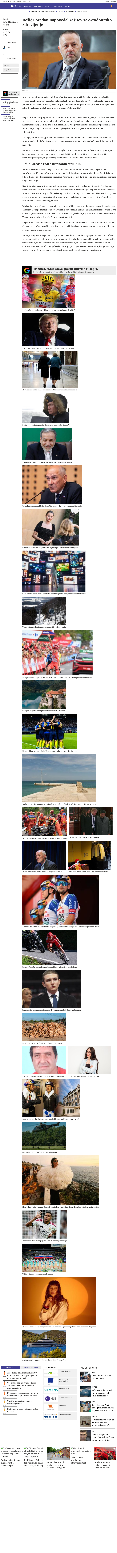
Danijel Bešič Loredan (10, 70)
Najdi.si (19, 1)
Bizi (14, 1)
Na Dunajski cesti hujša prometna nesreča (22, 1410)
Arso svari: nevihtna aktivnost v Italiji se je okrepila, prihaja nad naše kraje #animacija (22, 1375)
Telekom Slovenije (110, 1)
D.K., (5, 22)
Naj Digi (60, 11)
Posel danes (57, 6)
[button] (4, 6)
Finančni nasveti (82, 11)
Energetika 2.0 (35, 11)
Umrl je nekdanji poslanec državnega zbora (19, 1402)
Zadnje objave (31, 1367)
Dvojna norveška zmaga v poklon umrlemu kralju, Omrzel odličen (22, 1394)
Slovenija (27, 6)
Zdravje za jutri (70, 11)
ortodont (6, 65)
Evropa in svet (38, 6)
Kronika (67, 6)
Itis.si (24, 1)
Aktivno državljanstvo (48, 11)
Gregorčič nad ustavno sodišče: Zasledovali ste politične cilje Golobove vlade (21, 1385)
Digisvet (48, 6)
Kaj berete (11, 1367)
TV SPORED (7, 1)
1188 (29, 1)
